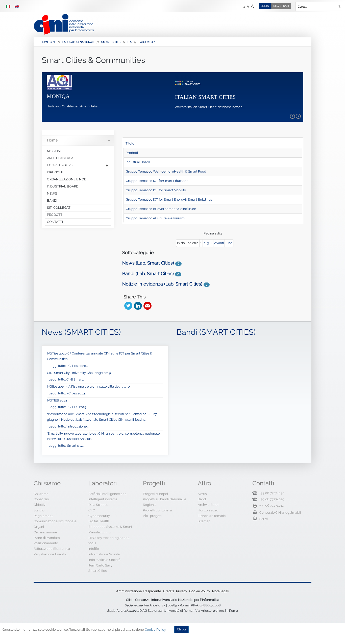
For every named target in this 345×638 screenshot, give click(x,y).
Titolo (130, 143)
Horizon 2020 (208, 510)
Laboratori (147, 42)
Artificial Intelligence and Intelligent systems (107, 496)
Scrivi (263, 519)
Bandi (202, 499)
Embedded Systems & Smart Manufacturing (110, 529)
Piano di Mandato (47, 538)
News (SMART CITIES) (81, 332)
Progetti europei (155, 494)
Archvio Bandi (208, 505)
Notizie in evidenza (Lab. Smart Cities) (162, 284)
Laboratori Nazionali (78, 42)
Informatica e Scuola (104, 554)
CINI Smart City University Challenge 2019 (79, 373)
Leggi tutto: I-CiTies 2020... (68, 366)
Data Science (98, 505)
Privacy (181, 591)
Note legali (220, 591)
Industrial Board (138, 162)
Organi (39, 527)
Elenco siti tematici (212, 516)
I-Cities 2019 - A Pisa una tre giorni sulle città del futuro (88, 386)
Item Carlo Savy (100, 565)
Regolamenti (43, 516)
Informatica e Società (104, 560)
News (202, 494)
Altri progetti (152, 516)
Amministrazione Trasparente (138, 591)
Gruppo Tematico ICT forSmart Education (157, 181)
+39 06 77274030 (271, 493)
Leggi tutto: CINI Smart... (66, 379)
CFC (91, 510)
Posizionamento (46, 543)
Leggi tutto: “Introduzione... (68, 426)
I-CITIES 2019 (57, 400)
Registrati (281, 6)
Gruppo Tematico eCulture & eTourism (155, 218)
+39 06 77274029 (271, 499)
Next (298, 116)
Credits (168, 591)
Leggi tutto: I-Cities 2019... (67, 393)
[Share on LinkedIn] (138, 306)
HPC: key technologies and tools (109, 540)
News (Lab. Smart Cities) (148, 263)
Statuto (39, 510)
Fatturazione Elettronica (52, 549)
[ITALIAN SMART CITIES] (187, 82)
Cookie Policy (199, 591)
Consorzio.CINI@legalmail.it (280, 512)
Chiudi (181, 629)
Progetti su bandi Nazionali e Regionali (164, 502)
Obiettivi (40, 505)
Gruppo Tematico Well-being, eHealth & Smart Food (166, 171)
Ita (130, 42)
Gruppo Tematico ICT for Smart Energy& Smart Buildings (169, 199)
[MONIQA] (59, 82)
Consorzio (41, 499)
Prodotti (132, 153)
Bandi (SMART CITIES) (216, 332)
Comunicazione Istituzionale (55, 521)
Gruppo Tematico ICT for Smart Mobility (156, 190)
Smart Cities (110, 42)
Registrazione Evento (50, 554)
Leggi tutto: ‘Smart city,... (66, 445)
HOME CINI (48, 42)
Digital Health (98, 521)
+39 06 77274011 (271, 505)
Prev (292, 116)
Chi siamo (41, 494)
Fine (229, 243)
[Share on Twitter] (128, 306)
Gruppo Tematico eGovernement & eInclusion (161, 209)
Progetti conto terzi (157, 510)
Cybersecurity (99, 516)
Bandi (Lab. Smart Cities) (148, 273)
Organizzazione (45, 532)
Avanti (219, 243)
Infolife (93, 549)
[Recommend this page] (147, 306)
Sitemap (204, 521)
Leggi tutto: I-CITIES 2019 (67, 407)
